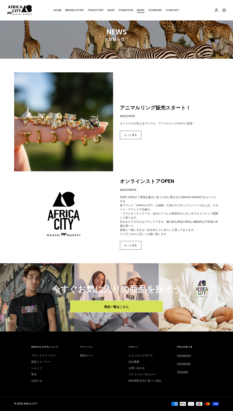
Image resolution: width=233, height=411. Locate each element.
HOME (58, 10)
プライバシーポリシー (142, 374)
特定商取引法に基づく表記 (144, 381)
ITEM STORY (96, 10)
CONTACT (172, 10)
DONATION (126, 10)
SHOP (111, 10)
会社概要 (133, 362)
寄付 (34, 374)
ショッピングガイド (140, 355)
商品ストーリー (40, 362)
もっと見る (130, 135)
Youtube (182, 372)
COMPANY (155, 10)
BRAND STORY (74, 10)
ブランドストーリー (43, 355)
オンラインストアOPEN (147, 181)
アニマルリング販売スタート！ (155, 107)
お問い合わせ (136, 368)
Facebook (184, 364)
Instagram (184, 355)
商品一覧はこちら (116, 307)
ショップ (36, 368)
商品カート (86, 355)
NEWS (140, 10)
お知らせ (36, 381)
